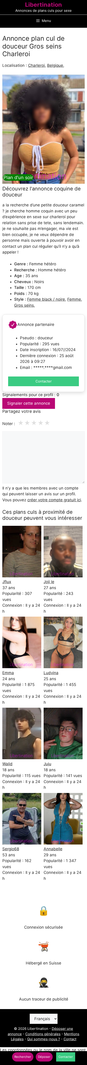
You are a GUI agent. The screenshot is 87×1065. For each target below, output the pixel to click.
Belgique (55, 65)
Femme (74, 299)
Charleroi (36, 65)
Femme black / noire (46, 299)
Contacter (43, 381)
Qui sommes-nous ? (43, 1039)
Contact (70, 1039)
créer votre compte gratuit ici (54, 500)
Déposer (44, 1057)
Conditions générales (43, 1034)
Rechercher (22, 1057)
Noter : (8, 423)
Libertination (43, 4)
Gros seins (24, 305)
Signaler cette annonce (28, 403)
